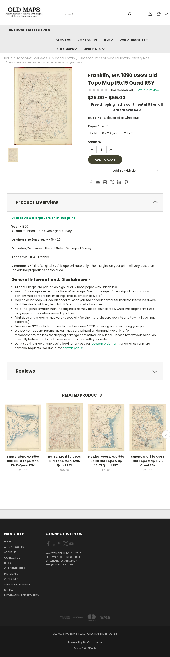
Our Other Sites (132, 40)
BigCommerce (92, 642)
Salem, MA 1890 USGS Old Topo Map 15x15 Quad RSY (148, 461)
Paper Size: (98, 126)
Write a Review (148, 90)
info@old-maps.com (59, 564)
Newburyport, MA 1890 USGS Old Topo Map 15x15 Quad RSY (106, 461)
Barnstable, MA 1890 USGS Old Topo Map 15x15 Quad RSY (23, 461)
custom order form (106, 344)
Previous (164, 644)
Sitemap (9, 590)
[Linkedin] (119, 182)
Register (24, 584)
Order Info (93, 49)
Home (7, 541)
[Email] (98, 182)
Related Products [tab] (82, 395)
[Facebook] (91, 182)
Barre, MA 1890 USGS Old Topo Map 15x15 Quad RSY (64, 461)
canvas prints (72, 348)
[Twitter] (112, 182)
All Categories (14, 547)
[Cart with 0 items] (166, 13)
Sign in (9, 584)
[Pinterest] (126, 182)
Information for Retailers (21, 595)
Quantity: (95, 142)
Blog (108, 40)
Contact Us (88, 40)
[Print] (105, 182)
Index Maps (65, 49)
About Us (63, 40)
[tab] (85, 202)
